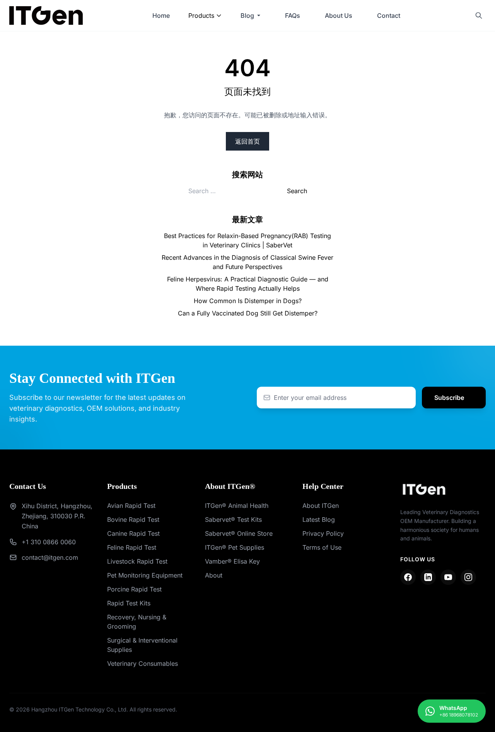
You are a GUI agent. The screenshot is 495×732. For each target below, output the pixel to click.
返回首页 (247, 141)
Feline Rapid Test (131, 547)
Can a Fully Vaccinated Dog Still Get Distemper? (247, 313)
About (213, 575)
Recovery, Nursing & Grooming (136, 621)
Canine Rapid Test (133, 533)
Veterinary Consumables (142, 663)
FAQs (292, 15)
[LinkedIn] (428, 577)
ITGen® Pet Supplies (234, 547)
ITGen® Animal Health (236, 505)
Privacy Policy (323, 533)
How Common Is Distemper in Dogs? (248, 301)
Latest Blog (318, 519)
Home (161, 15)
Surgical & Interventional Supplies (142, 644)
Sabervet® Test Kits (233, 519)
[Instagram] (468, 577)
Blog (247, 15)
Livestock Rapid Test (137, 561)
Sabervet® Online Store (239, 533)
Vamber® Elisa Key (232, 561)
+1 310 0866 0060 (49, 542)
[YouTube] (448, 577)
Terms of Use (321, 547)
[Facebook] (408, 577)
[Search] (479, 15)
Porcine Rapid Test (134, 589)
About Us (338, 15)
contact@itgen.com (50, 557)
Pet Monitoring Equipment (145, 575)
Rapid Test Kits (128, 603)
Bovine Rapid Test (133, 519)
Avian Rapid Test (131, 505)
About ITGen (320, 505)
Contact (388, 15)
